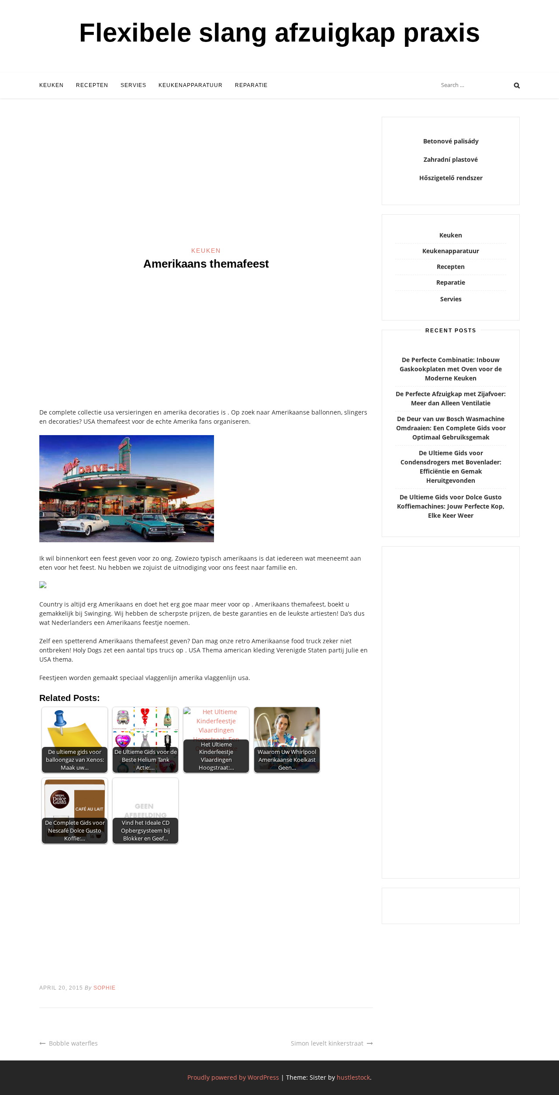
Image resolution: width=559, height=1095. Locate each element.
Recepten (92, 85)
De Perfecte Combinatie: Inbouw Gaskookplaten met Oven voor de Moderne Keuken (451, 369)
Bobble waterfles (73, 1043)
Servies (133, 85)
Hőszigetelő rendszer (451, 178)
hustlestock (353, 1077)
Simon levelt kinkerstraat (327, 1043)
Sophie (104, 988)
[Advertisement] (206, 181)
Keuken (51, 85)
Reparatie (251, 85)
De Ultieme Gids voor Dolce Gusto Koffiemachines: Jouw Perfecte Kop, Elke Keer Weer (450, 506)
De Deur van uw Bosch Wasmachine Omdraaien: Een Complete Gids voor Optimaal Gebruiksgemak (451, 428)
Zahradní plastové (451, 159)
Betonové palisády (451, 141)
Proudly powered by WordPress (233, 1077)
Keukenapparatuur (191, 85)
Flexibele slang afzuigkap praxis (279, 32)
